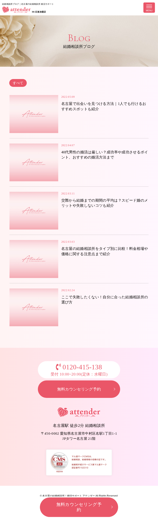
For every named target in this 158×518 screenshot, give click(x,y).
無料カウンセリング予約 (79, 389)
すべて (18, 83)
